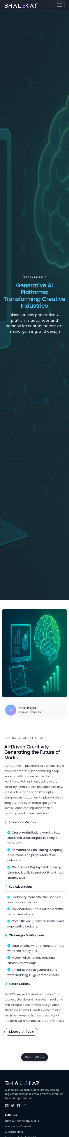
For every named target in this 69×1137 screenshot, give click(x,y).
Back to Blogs (34, 1057)
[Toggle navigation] (59, 5)
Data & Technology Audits (22, 1121)
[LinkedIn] (6, 1105)
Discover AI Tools (21, 1031)
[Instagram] (24, 1105)
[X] (12, 1105)
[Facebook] (18, 1105)
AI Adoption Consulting (19, 1126)
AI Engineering (14, 1132)
